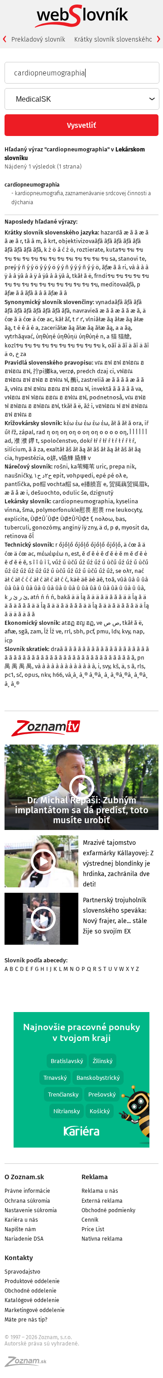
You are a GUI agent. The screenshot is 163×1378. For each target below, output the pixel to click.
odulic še (74, 492)
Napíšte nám (20, 1229)
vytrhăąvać (19, 336)
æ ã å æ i (16, 492)
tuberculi (17, 527)
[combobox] (81, 99)
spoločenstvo (59, 440)
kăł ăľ (62, 319)
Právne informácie (27, 1191)
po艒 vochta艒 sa (55, 484)
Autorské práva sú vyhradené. (42, 1344)
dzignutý (101, 492)
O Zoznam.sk (24, 1177)
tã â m (32, 241)
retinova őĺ (19, 536)
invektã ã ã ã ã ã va (116, 388)
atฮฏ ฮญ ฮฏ (78, 622)
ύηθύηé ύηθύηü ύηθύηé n (70, 336)
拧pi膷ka (45, 371)
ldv (115, 631)
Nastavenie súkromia (31, 1210)
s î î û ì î (39, 562)
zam (35, 631)
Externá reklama (102, 1201)
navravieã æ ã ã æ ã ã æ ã (106, 310)
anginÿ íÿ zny (79, 527)
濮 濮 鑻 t (26, 440)
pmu (102, 631)
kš (116, 666)
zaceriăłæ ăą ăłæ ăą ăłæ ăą (77, 327)
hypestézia (29, 458)
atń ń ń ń (42, 597)
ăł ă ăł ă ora (126, 423)
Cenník (90, 1220)
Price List (93, 1229)
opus (31, 674)
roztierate (90, 249)
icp (9, 640)
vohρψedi (80, 475)
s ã (130, 666)
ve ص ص (108, 622)
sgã (23, 631)
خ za (20, 354)
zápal (26, 432)
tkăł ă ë (81, 275)
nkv (45, 674)
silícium (15, 449)
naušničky (18, 475)
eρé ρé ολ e (111, 475)
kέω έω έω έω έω (85, 423)
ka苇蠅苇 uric (88, 466)
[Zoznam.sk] (29, 1364)
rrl (67, 631)
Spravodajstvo (22, 1272)
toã (110, 579)
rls (140, 666)
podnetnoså (105, 397)
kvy (126, 631)
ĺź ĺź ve (53, 631)
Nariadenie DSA (24, 1239)
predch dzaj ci (95, 371)
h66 (57, 674)
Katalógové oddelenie (32, 1300)
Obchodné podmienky (108, 1210)
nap (138, 631)
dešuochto (45, 492)
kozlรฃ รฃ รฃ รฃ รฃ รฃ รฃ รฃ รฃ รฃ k (55, 345)
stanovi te (131, 258)
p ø (114, 527)
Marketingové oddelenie (35, 1310)
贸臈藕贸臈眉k (128, 484)
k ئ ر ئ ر (16, 597)
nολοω (104, 519)
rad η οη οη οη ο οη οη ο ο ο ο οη (81, 432)
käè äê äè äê (86, 579)
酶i (74, 379)
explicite (16, 519)
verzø (66, 371)
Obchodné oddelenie (31, 1291)
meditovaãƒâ (117, 284)
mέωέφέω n (52, 553)
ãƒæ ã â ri (114, 267)
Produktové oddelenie (32, 1281)
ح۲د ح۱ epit (49, 475)
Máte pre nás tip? (26, 1320)
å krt (49, 241)
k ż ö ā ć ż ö (59, 249)
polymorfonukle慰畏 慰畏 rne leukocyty (88, 509)
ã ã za (36, 449)
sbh (78, 631)
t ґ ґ (77, 319)
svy (106, 666)
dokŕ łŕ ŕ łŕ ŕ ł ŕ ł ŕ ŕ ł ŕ (107, 440)
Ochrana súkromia (27, 1201)
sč (19, 674)
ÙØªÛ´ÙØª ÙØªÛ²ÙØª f (61, 519)
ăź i (88, 406)
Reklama (95, 1177)
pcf (90, 631)
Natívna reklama (102, 1239)
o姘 (51, 458)
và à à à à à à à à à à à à (65, 666)
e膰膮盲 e (93, 484)
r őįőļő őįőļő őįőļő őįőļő (88, 544)
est (75, 553)
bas (120, 519)
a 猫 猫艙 (118, 336)
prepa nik (122, 466)
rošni (61, 466)
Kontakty (19, 1258)
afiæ (10, 631)
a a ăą (123, 327)
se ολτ (123, 570)
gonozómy (46, 527)
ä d (103, 527)
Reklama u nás (100, 1191)
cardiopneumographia (83, 501)
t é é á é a (26, 327)
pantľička (17, 484)
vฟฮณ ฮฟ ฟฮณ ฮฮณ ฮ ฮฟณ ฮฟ (45, 397)
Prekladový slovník (38, 39)
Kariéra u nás (21, 1220)
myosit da (134, 527)
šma (27, 509)
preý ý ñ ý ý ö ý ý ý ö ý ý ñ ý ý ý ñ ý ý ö (52, 267)
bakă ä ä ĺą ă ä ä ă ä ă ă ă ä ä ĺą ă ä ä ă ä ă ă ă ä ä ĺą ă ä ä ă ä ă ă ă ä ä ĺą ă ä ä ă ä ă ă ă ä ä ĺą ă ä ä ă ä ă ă (77, 606)
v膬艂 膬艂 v (75, 458)
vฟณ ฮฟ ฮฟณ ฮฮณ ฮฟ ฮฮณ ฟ (49, 388)
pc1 (9, 674)
